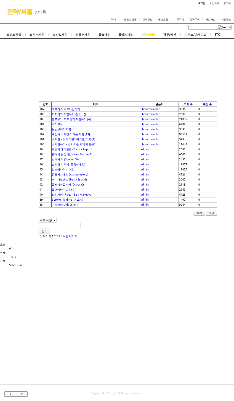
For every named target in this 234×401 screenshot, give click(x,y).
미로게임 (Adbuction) (65, 205)
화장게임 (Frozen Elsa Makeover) (72, 195)
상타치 (40, 12)
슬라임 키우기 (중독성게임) (68, 164)
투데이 (114, 19)
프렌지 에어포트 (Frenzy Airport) (72, 149)
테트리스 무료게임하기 (66, 109)
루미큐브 (57, 124)
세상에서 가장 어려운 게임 (68, 134)
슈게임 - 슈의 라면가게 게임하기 (71, 139)
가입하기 (214, 3)
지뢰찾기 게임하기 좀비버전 (69, 114)
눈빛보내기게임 (61, 129)
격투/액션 (169, 34)
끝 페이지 (72, 236)
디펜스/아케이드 (195, 34)
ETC (217, 34)
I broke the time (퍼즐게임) (68, 200)
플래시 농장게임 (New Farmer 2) (72, 154)
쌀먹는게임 (36, 34)
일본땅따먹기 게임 (63, 169)
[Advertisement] (117, 67)
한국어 (227, 3)
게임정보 (226, 19)
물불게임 (105, 34)
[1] (93, 139)
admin (145, 149)
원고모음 (163, 19)
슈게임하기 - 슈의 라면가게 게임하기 (74, 144)
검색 (44, 231)
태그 (211, 213)
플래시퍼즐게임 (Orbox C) (68, 184)
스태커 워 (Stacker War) (67, 159)
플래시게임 (126, 34)
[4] (89, 119)
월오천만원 (130, 19)
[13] (87, 134)
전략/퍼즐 (19, 11)
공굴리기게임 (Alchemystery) (70, 174)
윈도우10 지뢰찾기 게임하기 (69, 119)
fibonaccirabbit (150, 109)
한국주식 (195, 19)
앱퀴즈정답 (13, 34)
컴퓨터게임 (83, 34)
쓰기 (199, 213)
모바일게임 (60, 34)
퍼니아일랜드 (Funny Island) (69, 179)
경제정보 (147, 19)
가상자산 (210, 19)
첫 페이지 (45, 236)
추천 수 (207, 104)
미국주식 (179, 19)
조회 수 (188, 104)
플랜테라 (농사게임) (64, 189)
